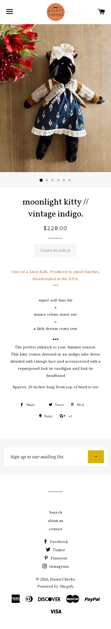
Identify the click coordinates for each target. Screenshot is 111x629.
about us (55, 520)
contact (55, 528)
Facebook (58, 541)
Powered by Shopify (55, 586)
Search (55, 512)
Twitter (58, 549)
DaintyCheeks (62, 579)
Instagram (58, 566)
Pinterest (58, 558)
